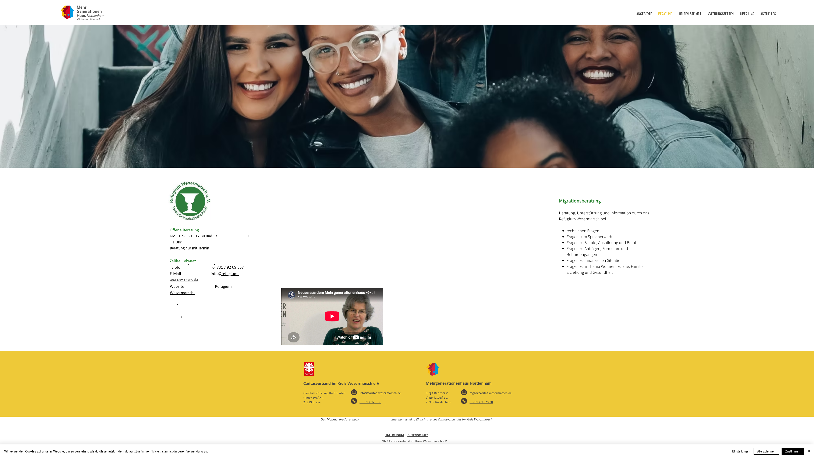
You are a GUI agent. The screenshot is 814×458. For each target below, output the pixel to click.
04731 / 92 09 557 (228, 267)
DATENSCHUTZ (417, 435)
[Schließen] (808, 451)
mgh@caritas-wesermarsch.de (491, 393)
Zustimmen (792, 451)
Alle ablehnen (766, 451)
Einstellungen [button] (741, 451)
